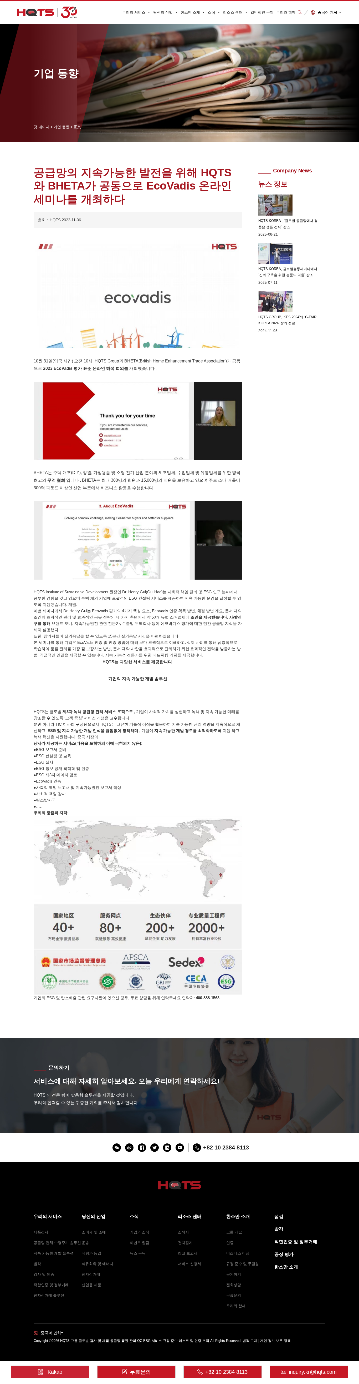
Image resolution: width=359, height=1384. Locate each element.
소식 (211, 12)
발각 (37, 1264)
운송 (85, 1243)
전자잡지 (185, 1243)
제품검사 (41, 1232)
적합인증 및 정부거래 (51, 1285)
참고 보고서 (187, 1253)
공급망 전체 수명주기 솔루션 (57, 1243)
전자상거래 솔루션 (49, 1295)
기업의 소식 (139, 1232)
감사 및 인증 (44, 1274)
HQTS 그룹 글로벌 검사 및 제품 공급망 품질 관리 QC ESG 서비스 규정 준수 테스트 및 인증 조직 (134, 1341)
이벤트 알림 (139, 1243)
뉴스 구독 (138, 1253)
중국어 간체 (327, 12)
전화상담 (233, 1285)
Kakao (55, 1372)
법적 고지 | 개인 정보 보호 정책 (267, 1341)
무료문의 (233, 1295)
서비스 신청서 (189, 1264)
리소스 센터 (233, 12)
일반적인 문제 (262, 12)
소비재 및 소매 (94, 1232)
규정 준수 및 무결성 (242, 1264)
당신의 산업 (163, 12)
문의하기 (233, 1274)
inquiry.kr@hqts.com (313, 1372)
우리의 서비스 (133, 12)
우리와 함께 (286, 12)
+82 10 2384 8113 (226, 1372)
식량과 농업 (91, 1253)
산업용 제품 (91, 1285)
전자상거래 (91, 1274)
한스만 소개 (190, 12)
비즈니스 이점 (237, 1253)
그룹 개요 (234, 1232)
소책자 (183, 1232)
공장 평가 (284, 1254)
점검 (278, 1216)
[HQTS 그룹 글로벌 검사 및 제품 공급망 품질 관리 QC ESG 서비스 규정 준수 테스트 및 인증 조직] (47, 12)
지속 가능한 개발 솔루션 (54, 1253)
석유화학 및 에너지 (97, 1264)
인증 (230, 1243)
